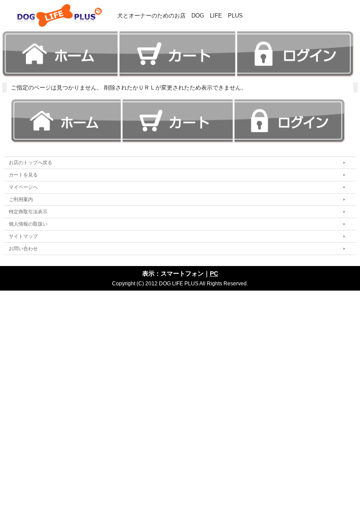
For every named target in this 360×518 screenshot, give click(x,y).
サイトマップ (23, 236)
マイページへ (23, 187)
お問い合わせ (23, 248)
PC (214, 273)
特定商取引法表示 (28, 211)
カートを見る (23, 174)
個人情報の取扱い (28, 224)
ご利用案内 (21, 199)
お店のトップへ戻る (30, 162)
